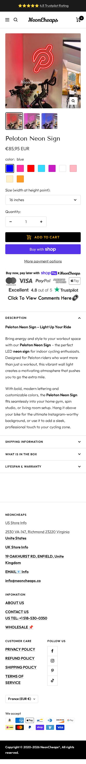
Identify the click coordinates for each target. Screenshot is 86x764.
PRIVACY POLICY (20, 649)
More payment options (43, 261)
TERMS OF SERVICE (14, 679)
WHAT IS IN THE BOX (21, 454)
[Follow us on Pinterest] (52, 671)
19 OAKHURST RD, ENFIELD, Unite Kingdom (34, 559)
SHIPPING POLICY (21, 667)
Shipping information (24, 441)
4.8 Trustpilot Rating (54, 6)
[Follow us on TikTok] (52, 680)
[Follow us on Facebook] (52, 651)
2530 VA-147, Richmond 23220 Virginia (37, 534)
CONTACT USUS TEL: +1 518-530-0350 (26, 614)
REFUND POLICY (20, 658)
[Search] (16, 20)
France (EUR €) (19, 699)
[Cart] (78, 20)
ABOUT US (14, 602)
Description (15, 318)
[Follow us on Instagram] (52, 661)
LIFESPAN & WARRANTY (23, 466)
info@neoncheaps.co (23, 580)
